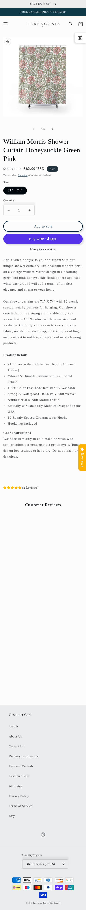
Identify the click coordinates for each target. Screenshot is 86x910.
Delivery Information (23, 756)
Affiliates (15, 786)
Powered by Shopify (52, 903)
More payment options (43, 249)
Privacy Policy (19, 796)
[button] (5, 24)
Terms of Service (20, 806)
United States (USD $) (41, 864)
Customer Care (19, 776)
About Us (15, 736)
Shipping (23, 175)
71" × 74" (15, 190)
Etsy (12, 816)
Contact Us (16, 746)
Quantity (9, 200)
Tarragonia (37, 903)
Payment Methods (21, 766)
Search (13, 726)
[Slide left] (33, 129)
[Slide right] (53, 129)
